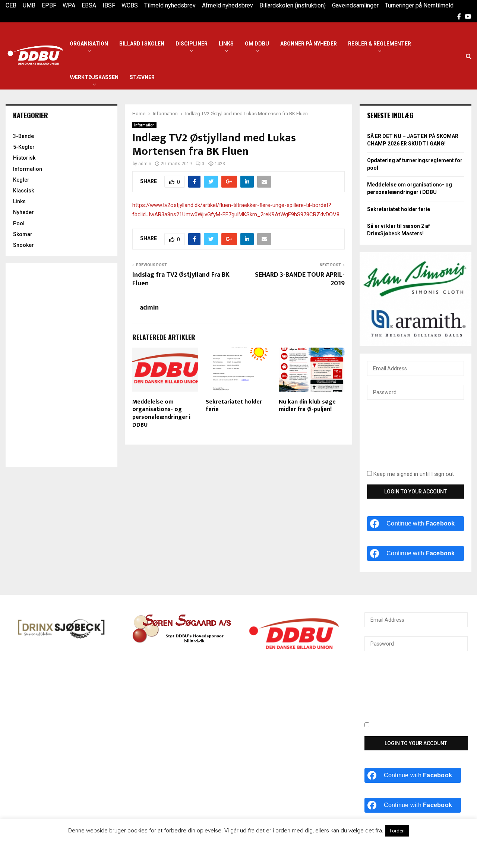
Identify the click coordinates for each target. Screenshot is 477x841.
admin (144, 163)
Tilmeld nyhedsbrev (170, 5)
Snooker (23, 245)
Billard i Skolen (141, 44)
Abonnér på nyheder (308, 44)
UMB (29, 5)
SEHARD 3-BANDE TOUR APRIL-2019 (300, 279)
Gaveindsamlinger (355, 5)
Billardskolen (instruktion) (292, 5)
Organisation (89, 44)
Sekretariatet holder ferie (234, 406)
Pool (19, 223)
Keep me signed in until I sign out (413, 474)
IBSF (108, 5)
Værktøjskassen (94, 77)
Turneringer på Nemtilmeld (419, 5)
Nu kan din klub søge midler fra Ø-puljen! (307, 406)
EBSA (89, 5)
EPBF (49, 5)
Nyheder (23, 212)
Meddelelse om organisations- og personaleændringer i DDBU (161, 413)
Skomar (22, 234)
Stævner (142, 77)
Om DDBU (257, 44)
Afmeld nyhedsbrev (227, 5)
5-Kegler (24, 147)
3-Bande (23, 136)
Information (144, 125)
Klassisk (23, 191)
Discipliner (192, 44)
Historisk (24, 158)
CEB (11, 5)
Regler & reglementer (379, 44)
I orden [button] (397, 831)
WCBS (129, 5)
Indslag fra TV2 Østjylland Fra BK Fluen (181, 279)
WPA (69, 5)
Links (226, 44)
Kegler (21, 180)
